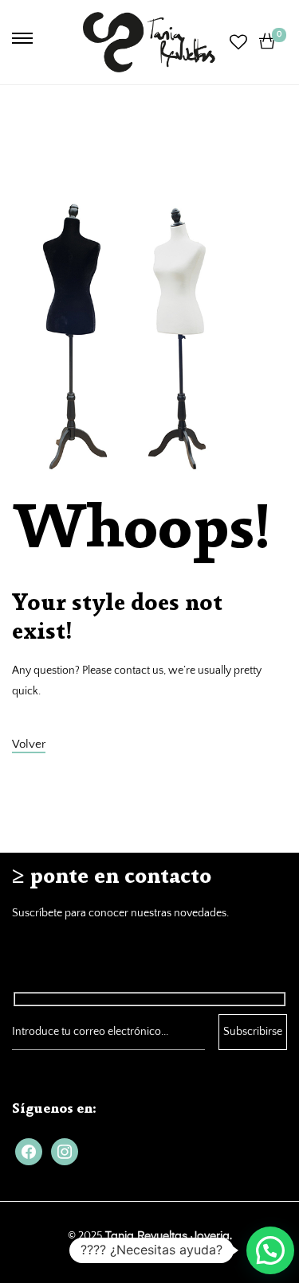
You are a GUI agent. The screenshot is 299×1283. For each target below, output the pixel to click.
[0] (267, 42)
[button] (270, 1250)
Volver (28, 744)
